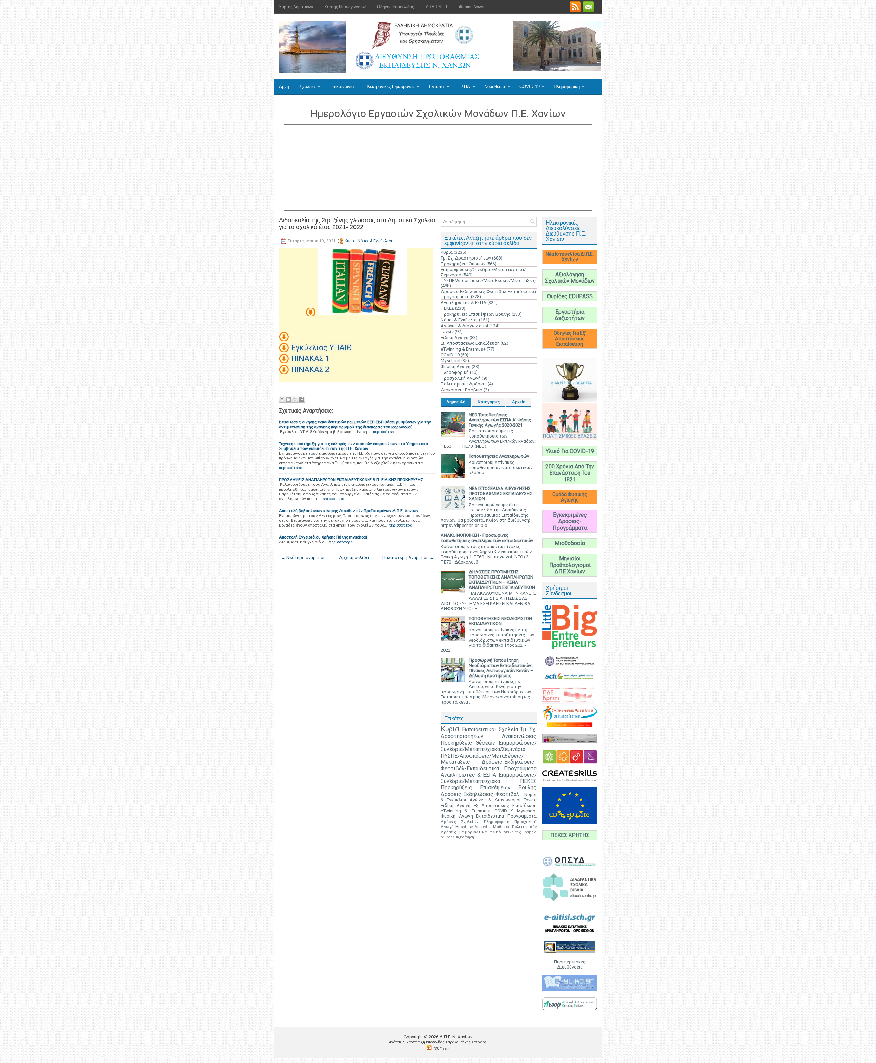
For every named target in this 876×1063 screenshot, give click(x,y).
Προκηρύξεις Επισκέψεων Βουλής (476, 314)
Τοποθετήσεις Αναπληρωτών (499, 456)
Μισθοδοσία (570, 543)
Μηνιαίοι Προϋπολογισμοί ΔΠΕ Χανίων (570, 565)
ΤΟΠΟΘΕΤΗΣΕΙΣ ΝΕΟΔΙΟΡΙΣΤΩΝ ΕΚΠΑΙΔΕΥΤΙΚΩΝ (500, 621)
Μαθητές (501, 826)
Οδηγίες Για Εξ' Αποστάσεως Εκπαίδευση (570, 338)
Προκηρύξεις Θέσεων (463, 263)
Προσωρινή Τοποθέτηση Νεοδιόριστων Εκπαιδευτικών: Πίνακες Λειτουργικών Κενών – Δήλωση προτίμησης (501, 668)
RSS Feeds (441, 1049)
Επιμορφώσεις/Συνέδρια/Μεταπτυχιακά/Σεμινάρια (489, 746)
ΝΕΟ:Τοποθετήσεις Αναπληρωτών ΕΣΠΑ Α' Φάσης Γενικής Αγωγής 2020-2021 (500, 420)
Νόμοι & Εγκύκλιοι (375, 241)
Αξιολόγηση (465, 837)
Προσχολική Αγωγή (461, 378)
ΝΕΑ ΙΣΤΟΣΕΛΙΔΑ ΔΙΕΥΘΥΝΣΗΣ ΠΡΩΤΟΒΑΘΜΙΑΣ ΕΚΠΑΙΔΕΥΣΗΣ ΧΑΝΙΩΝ (500, 493)
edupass (448, 837)
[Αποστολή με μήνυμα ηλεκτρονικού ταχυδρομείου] (282, 399)
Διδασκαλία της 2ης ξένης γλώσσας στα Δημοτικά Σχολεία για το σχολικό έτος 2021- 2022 (357, 223)
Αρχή (284, 86)
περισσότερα (385, 431)
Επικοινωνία (341, 86)
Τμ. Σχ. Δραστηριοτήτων (466, 258)
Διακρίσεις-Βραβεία (461, 389)
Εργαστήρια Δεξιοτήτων (570, 314)
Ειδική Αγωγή (454, 337)
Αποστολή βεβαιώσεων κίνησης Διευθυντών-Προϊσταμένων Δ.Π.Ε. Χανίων (348, 510)
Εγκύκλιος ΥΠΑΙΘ (321, 347)
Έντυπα (438, 86)
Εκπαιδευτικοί (479, 729)
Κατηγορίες (489, 402)
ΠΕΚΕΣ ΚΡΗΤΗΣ (569, 835)
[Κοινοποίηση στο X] (295, 399)
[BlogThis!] (288, 399)
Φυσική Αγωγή (472, 6)
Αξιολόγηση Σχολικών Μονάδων (570, 277)
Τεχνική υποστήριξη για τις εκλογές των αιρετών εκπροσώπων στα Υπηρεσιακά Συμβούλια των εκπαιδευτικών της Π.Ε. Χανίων (353, 446)
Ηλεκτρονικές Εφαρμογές (391, 86)
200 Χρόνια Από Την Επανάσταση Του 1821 (569, 473)
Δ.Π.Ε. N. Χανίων (455, 1036)
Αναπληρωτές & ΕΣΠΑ (463, 302)
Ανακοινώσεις (519, 736)
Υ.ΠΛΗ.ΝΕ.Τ (436, 6)
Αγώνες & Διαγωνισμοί (464, 325)
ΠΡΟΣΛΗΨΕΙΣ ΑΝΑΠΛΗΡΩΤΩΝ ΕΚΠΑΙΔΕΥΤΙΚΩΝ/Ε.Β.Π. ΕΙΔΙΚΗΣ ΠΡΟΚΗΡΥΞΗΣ (351, 479)
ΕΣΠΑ (466, 86)
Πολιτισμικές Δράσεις (464, 384)
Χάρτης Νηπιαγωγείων (345, 6)
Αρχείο (518, 402)
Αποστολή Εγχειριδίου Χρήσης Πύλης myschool (323, 537)
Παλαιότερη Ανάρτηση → (408, 557)
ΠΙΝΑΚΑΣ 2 (310, 369)
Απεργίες (482, 826)
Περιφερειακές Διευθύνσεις (569, 964)
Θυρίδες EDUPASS (570, 296)
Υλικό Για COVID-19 (570, 451)
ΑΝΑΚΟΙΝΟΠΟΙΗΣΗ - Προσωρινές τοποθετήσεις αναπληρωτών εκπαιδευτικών (487, 538)
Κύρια (350, 241)
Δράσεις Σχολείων (460, 821)
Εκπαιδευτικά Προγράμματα (506, 816)
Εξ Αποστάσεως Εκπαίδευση (470, 343)
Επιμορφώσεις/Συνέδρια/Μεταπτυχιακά (489, 778)
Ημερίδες (464, 826)
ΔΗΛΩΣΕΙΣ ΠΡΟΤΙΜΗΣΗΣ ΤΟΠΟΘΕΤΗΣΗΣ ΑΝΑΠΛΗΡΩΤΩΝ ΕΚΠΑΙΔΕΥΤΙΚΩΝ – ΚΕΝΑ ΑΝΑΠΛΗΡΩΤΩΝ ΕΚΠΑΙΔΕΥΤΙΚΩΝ (502, 579)
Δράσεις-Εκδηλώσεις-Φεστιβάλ (480, 794)
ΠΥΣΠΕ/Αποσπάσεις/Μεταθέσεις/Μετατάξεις (488, 280)
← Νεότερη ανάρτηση (303, 557)
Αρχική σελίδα (354, 557)
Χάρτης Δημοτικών (296, 6)
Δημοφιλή (455, 402)
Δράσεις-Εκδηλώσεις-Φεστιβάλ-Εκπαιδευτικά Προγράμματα (489, 765)
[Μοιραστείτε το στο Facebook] (301, 399)
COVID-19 (531, 86)
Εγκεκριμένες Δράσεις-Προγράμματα (570, 521)
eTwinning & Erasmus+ (463, 349)
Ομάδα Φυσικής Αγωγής (569, 497)
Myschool (450, 360)
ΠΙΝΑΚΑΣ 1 (310, 358)
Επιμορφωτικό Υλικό (480, 832)
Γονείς (447, 331)
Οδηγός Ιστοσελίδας (395, 6)
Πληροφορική (569, 86)
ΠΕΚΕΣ (447, 308)
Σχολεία (309, 86)
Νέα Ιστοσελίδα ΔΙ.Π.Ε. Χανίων (570, 256)
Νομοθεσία (497, 86)
